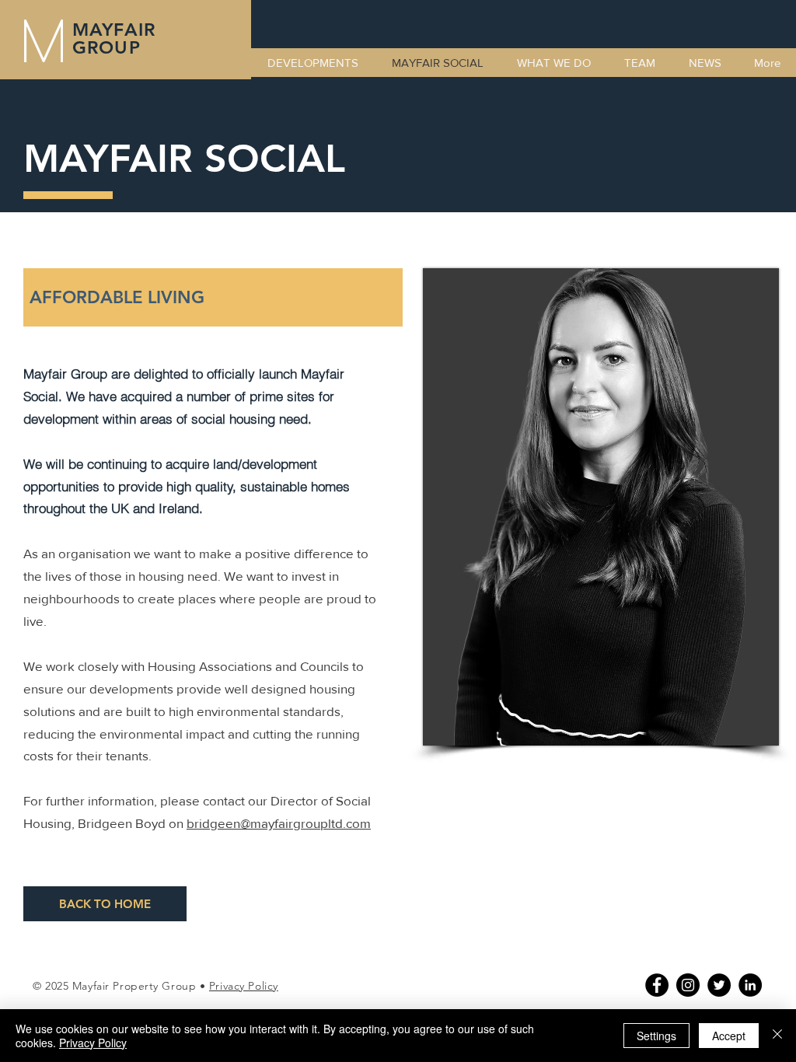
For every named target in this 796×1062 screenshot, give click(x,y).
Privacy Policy (243, 986)
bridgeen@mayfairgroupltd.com (279, 823)
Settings (656, 1035)
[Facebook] (657, 985)
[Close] (777, 1036)
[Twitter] (719, 985)
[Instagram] (688, 985)
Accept (728, 1035)
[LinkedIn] (750, 985)
